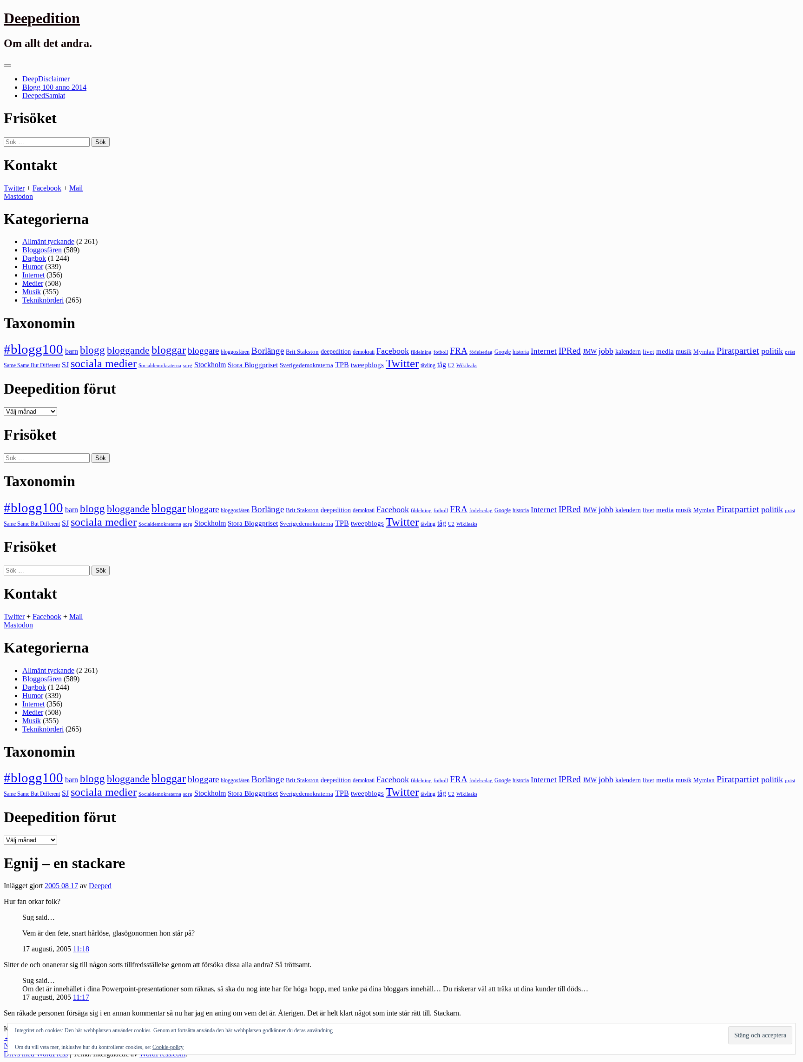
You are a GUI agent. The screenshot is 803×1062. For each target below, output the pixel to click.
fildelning (421, 352)
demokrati (364, 352)
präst (790, 352)
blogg (92, 350)
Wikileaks (466, 365)
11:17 (81, 997)
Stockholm (210, 365)
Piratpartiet (738, 350)
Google (502, 352)
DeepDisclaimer (46, 79)
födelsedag (481, 352)
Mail (76, 188)
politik (772, 351)
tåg (441, 365)
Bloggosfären (42, 250)
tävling (428, 365)
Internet (33, 275)
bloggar (168, 350)
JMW (590, 351)
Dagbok (34, 258)
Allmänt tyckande (48, 241)
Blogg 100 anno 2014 (54, 87)
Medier (32, 283)
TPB (342, 365)
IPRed (570, 351)
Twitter (14, 188)
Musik (31, 292)
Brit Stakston (302, 351)
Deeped (100, 886)
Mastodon (18, 196)
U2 (451, 365)
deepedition (336, 351)
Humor (32, 266)
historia (521, 352)
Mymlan (704, 352)
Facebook (47, 188)
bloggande (128, 350)
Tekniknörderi (43, 300)
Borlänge (267, 351)
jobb (606, 351)
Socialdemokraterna (159, 365)
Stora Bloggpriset (253, 365)
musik (683, 351)
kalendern (628, 351)
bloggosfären (235, 352)
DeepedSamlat (43, 95)
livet (648, 351)
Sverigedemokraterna (306, 365)
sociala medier (104, 363)
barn (71, 351)
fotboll (441, 352)
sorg (187, 365)
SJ (65, 365)
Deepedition (42, 18)
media (665, 351)
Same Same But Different (32, 365)
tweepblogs (367, 365)
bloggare (203, 351)
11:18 (81, 949)
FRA (458, 351)
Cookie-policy (168, 1047)
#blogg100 (33, 349)
